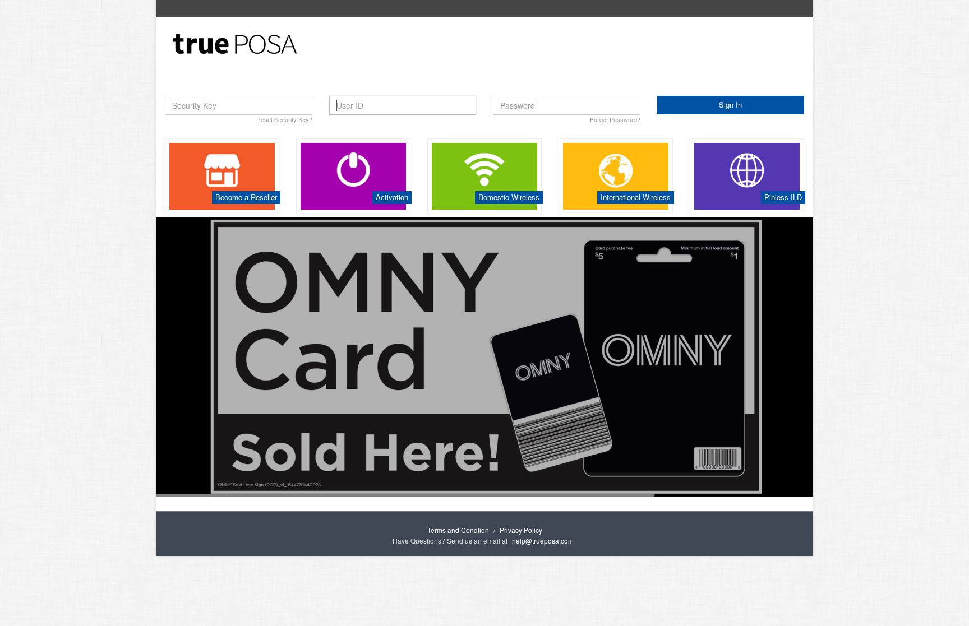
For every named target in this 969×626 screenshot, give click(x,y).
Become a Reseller (246, 197)
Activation (392, 197)
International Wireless (636, 197)
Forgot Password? (615, 119)
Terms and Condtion (458, 530)
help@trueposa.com (543, 540)
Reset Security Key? (284, 119)
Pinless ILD (783, 197)
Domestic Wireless (508, 197)
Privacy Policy (521, 530)
